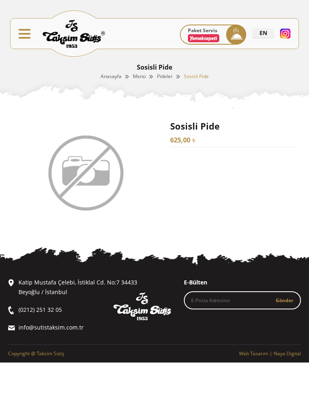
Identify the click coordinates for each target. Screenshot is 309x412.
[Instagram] (285, 34)
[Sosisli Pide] (86, 222)
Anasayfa (111, 76)
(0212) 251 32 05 (40, 309)
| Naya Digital (270, 353)
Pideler (165, 76)
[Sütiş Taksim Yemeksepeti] (203, 40)
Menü (139, 76)
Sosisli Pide (196, 76)
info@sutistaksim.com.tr (51, 327)
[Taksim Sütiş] (74, 33)
